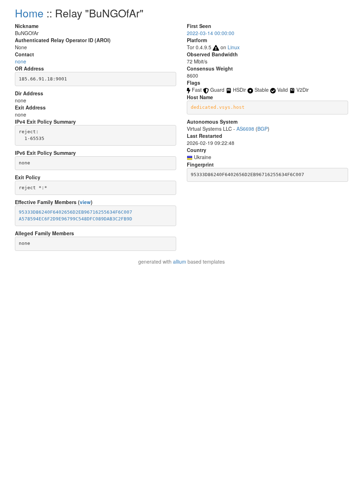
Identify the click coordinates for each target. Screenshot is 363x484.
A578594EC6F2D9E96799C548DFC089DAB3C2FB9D (75, 218)
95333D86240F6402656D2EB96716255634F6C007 (75, 212)
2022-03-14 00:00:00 (210, 32)
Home (29, 13)
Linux (234, 47)
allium (179, 261)
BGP (262, 128)
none (20, 61)
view (85, 202)
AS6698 (245, 128)
